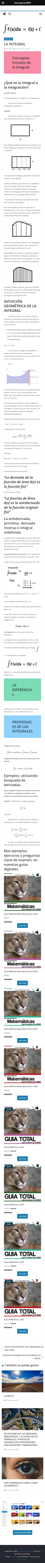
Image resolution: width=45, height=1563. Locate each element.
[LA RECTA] (22, 1372)
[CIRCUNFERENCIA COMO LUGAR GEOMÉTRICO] (22, 1459)
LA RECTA (9, 1395)
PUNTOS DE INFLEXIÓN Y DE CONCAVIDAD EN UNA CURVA (23, 1348)
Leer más (22, 925)
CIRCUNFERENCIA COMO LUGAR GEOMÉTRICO (20, 1484)
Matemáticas (8, 39)
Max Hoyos (9, 49)
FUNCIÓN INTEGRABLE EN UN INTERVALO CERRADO (22, 1357)
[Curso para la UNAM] (4, 13)
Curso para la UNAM (22, 1532)
